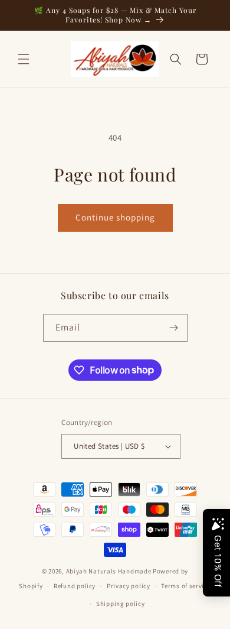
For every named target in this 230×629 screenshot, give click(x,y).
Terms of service (186, 586)
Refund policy (75, 586)
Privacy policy (128, 586)
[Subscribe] (174, 328)
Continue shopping (115, 217)
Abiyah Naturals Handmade (109, 571)
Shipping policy (120, 603)
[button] (24, 59)
